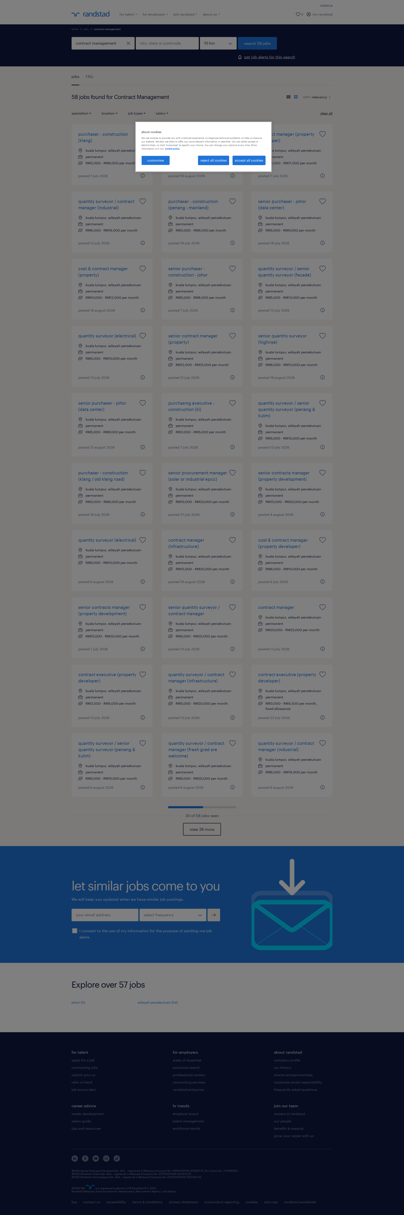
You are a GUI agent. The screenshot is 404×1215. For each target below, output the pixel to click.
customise (155, 160)
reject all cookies (213, 160)
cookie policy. (172, 148)
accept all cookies (249, 160)
